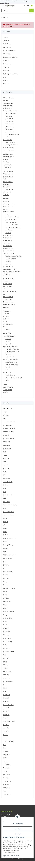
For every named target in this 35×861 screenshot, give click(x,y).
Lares (5, 595)
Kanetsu (5, 575)
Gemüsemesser (10, 124)
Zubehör (6, 194)
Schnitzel (6, 724)
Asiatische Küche (11, 113)
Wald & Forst (7, 781)
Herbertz (6, 548)
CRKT (5, 472)
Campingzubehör (8, 157)
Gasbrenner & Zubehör (10, 346)
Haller (5, 531)
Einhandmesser (8, 176)
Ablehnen (18, 834)
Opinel (5, 665)
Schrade (5, 728)
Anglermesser (7, 281)
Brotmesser (9, 116)
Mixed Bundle (7, 641)
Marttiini (6, 625)
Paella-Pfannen (10, 375)
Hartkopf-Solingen (8, 545)
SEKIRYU (5, 731)
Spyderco (6, 748)
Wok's (7, 380)
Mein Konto (6, 44)
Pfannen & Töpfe (8, 147)
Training (8, 261)
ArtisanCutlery (7, 425)
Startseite (6, 37)
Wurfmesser (7, 167)
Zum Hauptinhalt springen (8, 1)
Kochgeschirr (7, 372)
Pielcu (5, 685)
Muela (5, 655)
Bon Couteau (7, 448)
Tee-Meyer (6, 768)
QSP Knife (6, 708)
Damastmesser (7, 174)
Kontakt (5, 80)
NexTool (5, 658)
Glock (5, 525)
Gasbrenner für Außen (12, 352)
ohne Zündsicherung (12, 365)
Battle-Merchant (8, 432)
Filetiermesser (10, 119)
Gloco (5, 528)
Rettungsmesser (8, 248)
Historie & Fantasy (8, 212)
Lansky (5, 591)
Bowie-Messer (7, 283)
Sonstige (6, 162)
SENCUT (5, 734)
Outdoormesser (8, 296)
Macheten (6, 316)
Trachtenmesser (8, 302)
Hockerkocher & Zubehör (10, 359)
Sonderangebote (8, 387)
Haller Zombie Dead (9, 538)
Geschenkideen (8, 103)
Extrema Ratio (7, 495)
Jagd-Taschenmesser (9, 291)
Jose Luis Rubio (7, 571)
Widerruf (6, 67)
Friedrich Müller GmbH (10, 505)
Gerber (5, 518)
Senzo (5, 738)
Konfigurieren (18, 829)
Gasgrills (8, 338)
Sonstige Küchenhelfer (12, 145)
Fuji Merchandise (8, 511)
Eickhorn (6, 485)
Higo (4, 551)
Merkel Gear (7, 638)
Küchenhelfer (7, 139)
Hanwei (5, 541)
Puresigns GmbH (8, 704)
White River (6, 784)
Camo (5, 455)
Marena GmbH (7, 618)
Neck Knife (6, 243)
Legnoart (6, 598)
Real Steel (6, 714)
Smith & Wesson (8, 741)
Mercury (5, 635)
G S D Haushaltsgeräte (10, 515)
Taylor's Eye (6, 764)
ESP (4, 491)
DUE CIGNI (6, 478)
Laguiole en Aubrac (9, 588)
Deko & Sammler (11, 259)
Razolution (6, 711)
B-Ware (5, 392)
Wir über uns (7, 54)
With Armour (7, 788)
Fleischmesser (10, 121)
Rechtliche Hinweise (9, 50)
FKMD (5, 498)
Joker (4, 568)
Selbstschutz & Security (10, 269)
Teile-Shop (6, 274)
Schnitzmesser (7, 329)
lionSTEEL (6, 608)
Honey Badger (7, 558)
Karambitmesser (8, 235)
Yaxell (5, 791)
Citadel (5, 465)
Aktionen (6, 40)
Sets (7, 370)
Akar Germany (7, 408)
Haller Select (7, 535)
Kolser (5, 585)
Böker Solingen (7, 445)
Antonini (6, 415)
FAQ (4, 77)
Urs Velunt (6, 774)
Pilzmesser (6, 187)
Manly (5, 615)
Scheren (5, 327)
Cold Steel (6, 468)
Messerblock (9, 126)
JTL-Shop (20, 858)
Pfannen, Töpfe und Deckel (14, 378)
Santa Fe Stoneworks (9, 721)
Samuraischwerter (8, 253)
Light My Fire (7, 601)
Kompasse (6, 159)
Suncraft (6, 751)
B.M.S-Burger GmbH (9, 428)
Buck (4, 452)
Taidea (5, 761)
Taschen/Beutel (10, 230)
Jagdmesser (6, 294)
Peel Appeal (6, 678)
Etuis (4, 179)
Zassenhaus (7, 794)
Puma (5, 688)
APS (4, 418)
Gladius (5, 521)
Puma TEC (6, 698)
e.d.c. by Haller (7, 481)
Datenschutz (15, 855)
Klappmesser (7, 184)
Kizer (4, 581)
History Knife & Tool (9, 555)
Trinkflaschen (7, 164)
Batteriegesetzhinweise (10, 74)
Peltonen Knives (8, 681)
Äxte (7, 214)
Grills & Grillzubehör (9, 336)
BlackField (6, 435)
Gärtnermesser (7, 181)
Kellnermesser (7, 238)
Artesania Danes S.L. (9, 422)
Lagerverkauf (7, 47)
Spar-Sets (8, 344)
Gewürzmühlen (8, 106)
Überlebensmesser (9, 304)
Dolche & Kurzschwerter (13, 217)
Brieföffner (6, 201)
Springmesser (7, 192)
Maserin (5, 628)
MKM (5, 645)
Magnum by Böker (8, 611)
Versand (5, 60)
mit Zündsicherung (11, 362)
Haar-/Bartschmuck (11, 219)
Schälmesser (9, 132)
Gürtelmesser (7, 289)
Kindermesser (7, 240)
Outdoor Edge (7, 671)
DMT (4, 475)
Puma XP (6, 701)
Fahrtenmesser (7, 286)
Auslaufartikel (7, 389)
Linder (5, 605)
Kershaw (6, 578)
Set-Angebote (10, 357)
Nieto (5, 661)
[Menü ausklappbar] (2, 5)
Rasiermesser (7, 245)
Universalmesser (11, 137)
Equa (4, 488)
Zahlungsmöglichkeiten (10, 57)
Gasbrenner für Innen (12, 349)
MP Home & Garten (9, 651)
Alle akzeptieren (18, 823)
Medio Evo (6, 631)
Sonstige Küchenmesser (13, 134)
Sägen (5, 321)
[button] (24, 6)
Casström (6, 458)
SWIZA (5, 758)
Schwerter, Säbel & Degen (13, 225)
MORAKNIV (6, 648)
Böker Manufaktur (8, 438)
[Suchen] (31, 10)
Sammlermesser (8, 251)
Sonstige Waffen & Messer (13, 227)
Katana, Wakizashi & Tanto (13, 256)
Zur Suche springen (22, 1)
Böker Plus (6, 442)
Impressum (6, 855)
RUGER (5, 718)
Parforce (5, 675)
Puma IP (5, 691)
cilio (4, 462)
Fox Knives (6, 501)
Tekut (5, 771)
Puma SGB (6, 694)
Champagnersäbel (8, 204)
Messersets (9, 129)
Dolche (5, 209)
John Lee (6, 565)
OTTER (5, 668)
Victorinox (6, 778)
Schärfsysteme (7, 299)
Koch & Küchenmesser (10, 111)
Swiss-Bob (6, 754)
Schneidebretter (8, 150)
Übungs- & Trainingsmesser (11, 272)
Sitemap (5, 84)
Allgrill (5, 412)
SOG (4, 744)
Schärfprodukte (10, 142)
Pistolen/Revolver (11, 222)
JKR (4, 561)
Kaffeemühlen (7, 108)
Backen (5, 100)
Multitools (6, 319)
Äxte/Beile (6, 314)
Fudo (4, 508)
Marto (5, 621)
